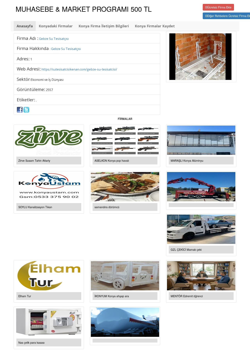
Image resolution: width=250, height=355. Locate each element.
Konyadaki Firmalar (56, 26)
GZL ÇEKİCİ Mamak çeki (186, 250)
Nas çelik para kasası (31, 342)
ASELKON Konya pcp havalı (112, 160)
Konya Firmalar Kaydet (155, 26)
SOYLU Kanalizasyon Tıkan (35, 207)
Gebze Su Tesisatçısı (54, 39)
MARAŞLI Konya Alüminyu (187, 160)
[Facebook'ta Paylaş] (20, 109)
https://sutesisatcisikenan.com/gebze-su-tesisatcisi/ (79, 69)
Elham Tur (24, 296)
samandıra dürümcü (107, 207)
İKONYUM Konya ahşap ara (112, 296)
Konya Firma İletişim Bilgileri (104, 26)
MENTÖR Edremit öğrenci (187, 296)
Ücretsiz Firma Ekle (219, 7)
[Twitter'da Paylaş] (26, 109)
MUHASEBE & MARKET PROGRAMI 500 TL (84, 9)
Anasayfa (25, 26)
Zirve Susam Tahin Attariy (34, 160)
